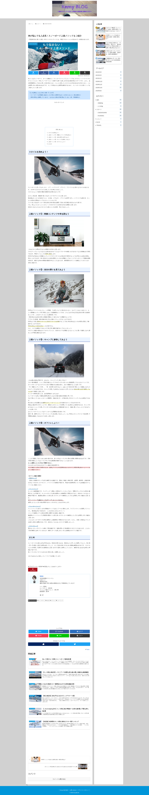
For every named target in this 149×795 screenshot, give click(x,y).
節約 (109, 100)
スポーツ (109, 109)
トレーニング (60, 600)
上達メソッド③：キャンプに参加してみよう (59, 139)
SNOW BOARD (33, 600)
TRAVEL (109, 125)
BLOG (109, 122)
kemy (41, 576)
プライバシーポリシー (83, 790)
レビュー (109, 119)
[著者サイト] (41, 595)
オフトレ (53, 600)
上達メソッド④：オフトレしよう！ (57, 141)
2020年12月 (108, 81)
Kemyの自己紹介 (64, 790)
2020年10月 (108, 87)
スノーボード (41, 600)
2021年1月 (108, 78)
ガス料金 (109, 106)
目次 (57, 129)
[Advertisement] (59, 29)
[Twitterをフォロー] (43, 595)
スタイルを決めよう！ (53, 132)
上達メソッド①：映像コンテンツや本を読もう (59, 135)
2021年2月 (108, 75)
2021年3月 (108, 72)
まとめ (50, 144)
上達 (48, 600)
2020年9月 (108, 90)
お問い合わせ (73, 790)
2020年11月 (108, 84)
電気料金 (109, 103)
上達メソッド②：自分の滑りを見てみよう (58, 137)
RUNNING (109, 116)
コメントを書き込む (59, 779)
